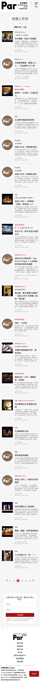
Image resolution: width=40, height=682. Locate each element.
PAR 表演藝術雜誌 (20, 636)
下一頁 (33, 580)
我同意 (34, 674)
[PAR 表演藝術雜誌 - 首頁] (14, 6)
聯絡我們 (20, 646)
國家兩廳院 (20, 658)
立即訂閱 (20, 615)
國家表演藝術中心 (20, 655)
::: (31, 3)
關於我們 (20, 643)
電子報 (20, 652)
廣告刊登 (20, 649)
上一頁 (6, 580)
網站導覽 (20, 661)
